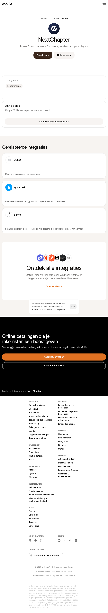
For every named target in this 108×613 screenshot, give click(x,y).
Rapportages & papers (68, 470)
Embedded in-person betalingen (68, 412)
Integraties (18, 391)
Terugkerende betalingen (40, 420)
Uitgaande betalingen (39, 434)
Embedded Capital (66, 424)
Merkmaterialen (65, 463)
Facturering (34, 423)
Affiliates (33, 470)
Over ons (33, 511)
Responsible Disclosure (62, 571)
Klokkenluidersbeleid (41, 575)
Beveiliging (34, 526)
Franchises (34, 452)
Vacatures (33, 515)
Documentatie (64, 437)
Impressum (57, 575)
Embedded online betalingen (66, 406)
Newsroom (34, 518)
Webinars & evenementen (64, 474)
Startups (33, 477)
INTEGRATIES (46, 18)
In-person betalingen (38, 416)
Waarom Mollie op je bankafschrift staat (38, 499)
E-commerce (34, 448)
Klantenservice (36, 491)
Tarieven (33, 522)
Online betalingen (37, 405)
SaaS (31, 459)
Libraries (62, 445)
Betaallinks (34, 412)
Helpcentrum (35, 487)
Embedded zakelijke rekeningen (67, 418)
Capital (32, 431)
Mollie (5, 391)
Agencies (33, 473)
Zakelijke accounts (37, 427)
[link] (40, 257)
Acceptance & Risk (37, 438)
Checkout (33, 409)
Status (61, 449)
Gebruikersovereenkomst (62, 567)
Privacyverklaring (43, 571)
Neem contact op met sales (41, 494)
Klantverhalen (64, 466)
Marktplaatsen (35, 456)
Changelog (63, 434)
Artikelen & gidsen (66, 459)
